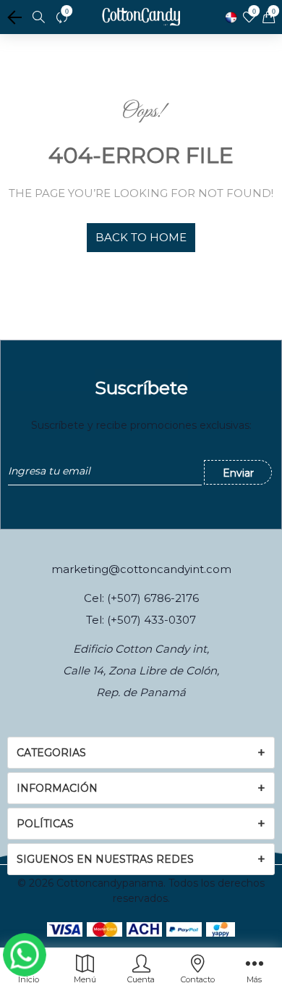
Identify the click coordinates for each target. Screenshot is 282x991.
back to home (141, 237)
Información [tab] (57, 788)
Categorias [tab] (51, 753)
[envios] (231, 18)
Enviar (238, 473)
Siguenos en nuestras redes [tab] (105, 859)
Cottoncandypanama (109, 883)
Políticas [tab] (45, 824)
